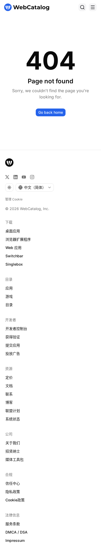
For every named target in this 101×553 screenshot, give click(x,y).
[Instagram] (32, 177)
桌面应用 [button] (12, 231)
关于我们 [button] (12, 443)
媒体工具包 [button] (14, 459)
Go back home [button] (50, 112)
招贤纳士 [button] (12, 451)
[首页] (26, 7)
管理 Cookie (14, 199)
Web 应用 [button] (13, 247)
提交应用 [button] (12, 345)
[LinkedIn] (15, 177)
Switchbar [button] (14, 256)
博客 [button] (9, 402)
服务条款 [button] (12, 524)
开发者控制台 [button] (16, 328)
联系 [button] (9, 394)
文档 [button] (9, 385)
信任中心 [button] (12, 483)
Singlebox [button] (14, 264)
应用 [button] (9, 288)
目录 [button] (9, 304)
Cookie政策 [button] (15, 500)
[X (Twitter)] (7, 177)
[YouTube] (24, 177)
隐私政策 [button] (12, 491)
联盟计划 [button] (12, 410)
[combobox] (35, 187)
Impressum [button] (15, 540)
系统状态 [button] (12, 419)
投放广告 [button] (12, 353)
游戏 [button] (9, 296)
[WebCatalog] (9, 162)
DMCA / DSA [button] (16, 532)
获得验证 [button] (12, 337)
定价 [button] (9, 377)
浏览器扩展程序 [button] (18, 239)
